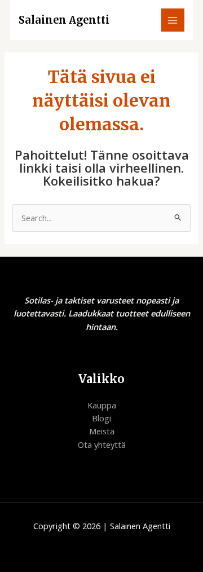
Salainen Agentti (64, 20)
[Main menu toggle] (173, 20)
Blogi (101, 418)
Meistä (101, 431)
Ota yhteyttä (102, 444)
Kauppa (101, 405)
